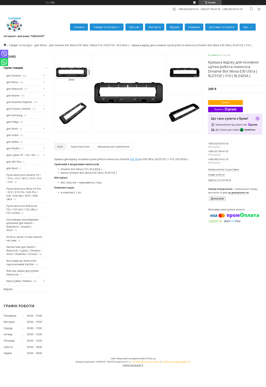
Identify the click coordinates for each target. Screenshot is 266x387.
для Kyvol (12, 168)
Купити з (219, 109)
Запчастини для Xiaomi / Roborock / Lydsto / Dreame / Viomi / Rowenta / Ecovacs (24, 250)
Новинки (194, 27)
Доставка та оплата (221, 27)
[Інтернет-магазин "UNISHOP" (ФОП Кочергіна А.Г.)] (14, 25)
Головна (79, 27)
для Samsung (14, 115)
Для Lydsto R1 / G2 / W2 (20, 155)
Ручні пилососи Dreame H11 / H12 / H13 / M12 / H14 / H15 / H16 (23, 178)
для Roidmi (13, 148)
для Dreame (13, 75)
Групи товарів (13, 67)
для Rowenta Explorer (19, 102)
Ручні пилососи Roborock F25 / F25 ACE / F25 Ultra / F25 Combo (21, 209)
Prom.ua (151, 358)
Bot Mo (134, 159)
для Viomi (12, 128)
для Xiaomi (12, 95)
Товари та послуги (105, 27)
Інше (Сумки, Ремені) (18, 281)
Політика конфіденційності (176, 361)
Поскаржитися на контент (145, 361)
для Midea (12, 141)
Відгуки (174, 27)
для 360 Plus (13, 161)
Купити (225, 102)
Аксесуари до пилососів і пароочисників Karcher (21, 262)
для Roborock (14, 88)
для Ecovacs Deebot (18, 108)
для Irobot (12, 135)
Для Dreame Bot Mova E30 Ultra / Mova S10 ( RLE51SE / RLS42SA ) (89, 45)
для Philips (12, 122)
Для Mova (40, 45)
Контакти (155, 27)
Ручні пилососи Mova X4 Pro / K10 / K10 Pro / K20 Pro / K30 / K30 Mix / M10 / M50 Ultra (23, 194)
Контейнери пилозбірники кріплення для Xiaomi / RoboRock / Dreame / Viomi (22, 225)
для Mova (12, 82)
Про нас (134, 27)
